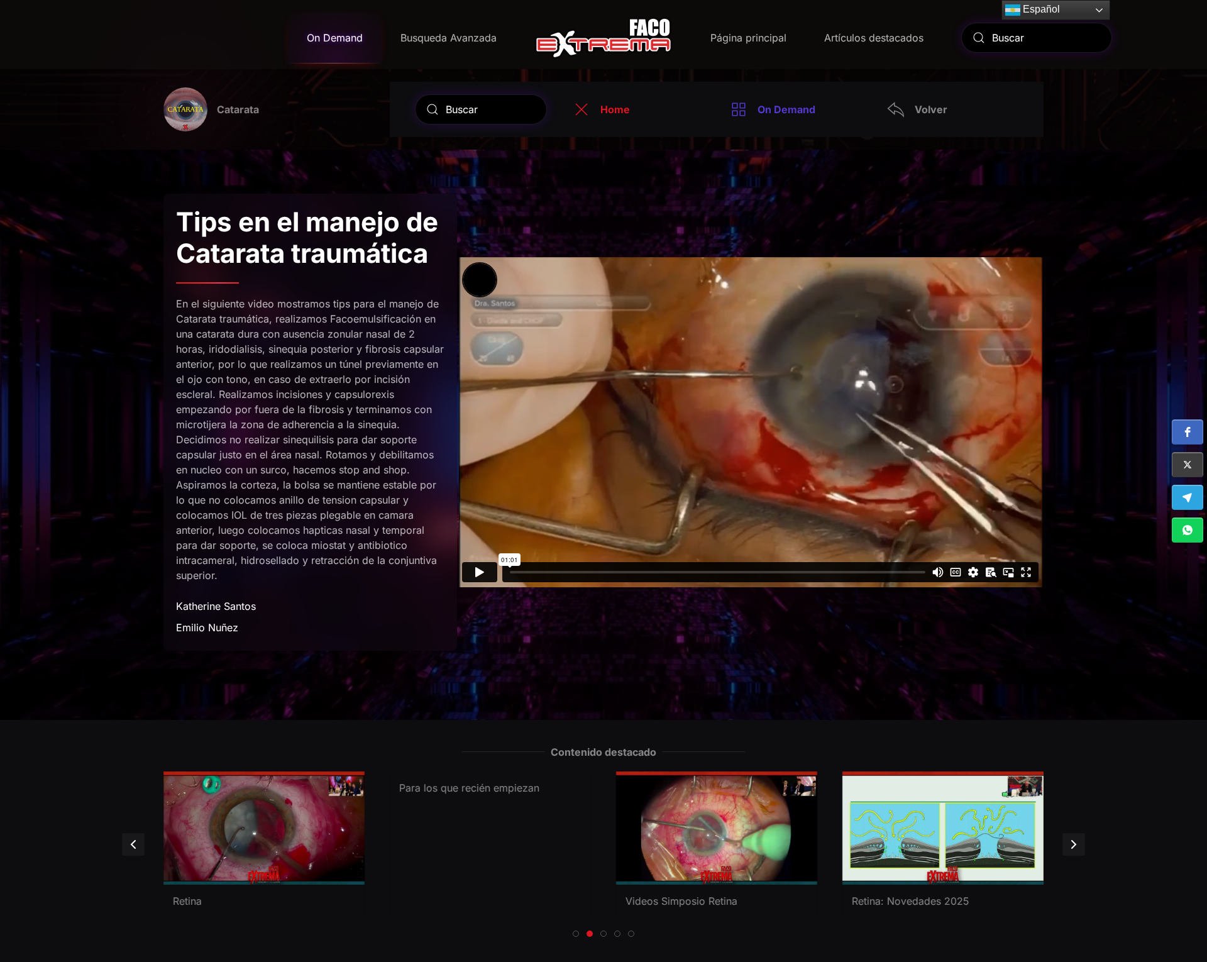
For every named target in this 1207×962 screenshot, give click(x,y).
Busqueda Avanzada (448, 37)
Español (1040, 9)
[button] (1187, 432)
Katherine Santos (216, 606)
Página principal (748, 37)
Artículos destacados (873, 37)
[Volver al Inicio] (603, 38)
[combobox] (1036, 38)
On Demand (335, 37)
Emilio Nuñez (207, 627)
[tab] (576, 934)
